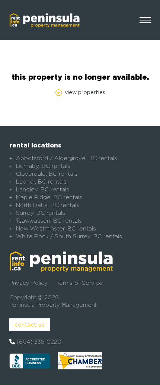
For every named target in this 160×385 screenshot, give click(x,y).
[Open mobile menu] (145, 20)
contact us (29, 324)
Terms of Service (80, 283)
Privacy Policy (28, 283)
